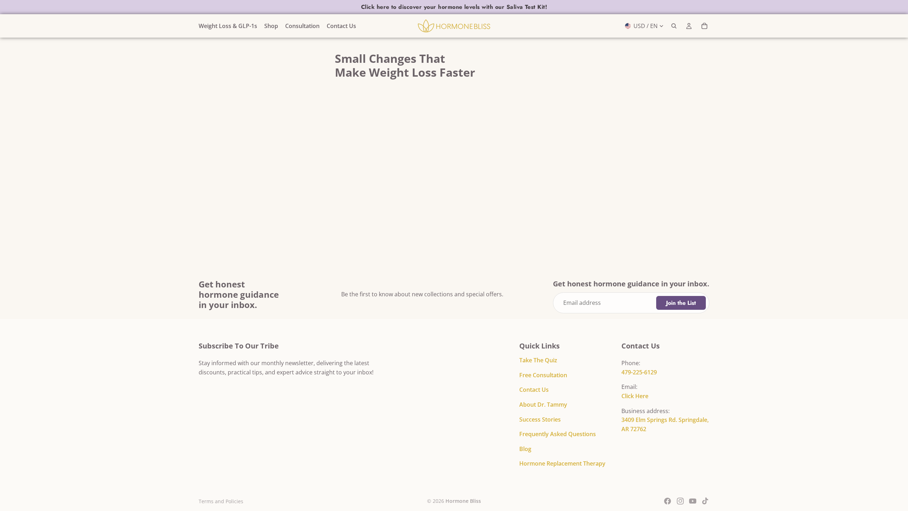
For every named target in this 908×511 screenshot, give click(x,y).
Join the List (681, 303)
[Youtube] (692, 501)
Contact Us (534, 390)
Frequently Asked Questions (557, 434)
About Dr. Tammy (543, 404)
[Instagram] (680, 501)
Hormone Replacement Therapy (562, 463)
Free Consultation (543, 375)
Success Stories (540, 419)
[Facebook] (667, 501)
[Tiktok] (705, 501)
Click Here (634, 396)
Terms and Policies (221, 501)
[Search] (674, 26)
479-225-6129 (639, 372)
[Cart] (704, 26)
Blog (525, 449)
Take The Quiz (538, 360)
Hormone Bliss (463, 501)
